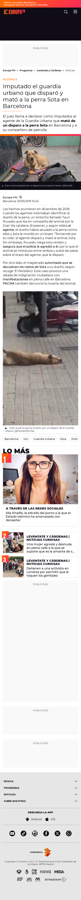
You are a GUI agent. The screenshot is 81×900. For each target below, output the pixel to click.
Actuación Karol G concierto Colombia (25, 4)
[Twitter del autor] (20, 197)
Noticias (70, 70)
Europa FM (9, 70)
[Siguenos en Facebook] (46, 835)
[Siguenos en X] (57, 835)
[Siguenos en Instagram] (35, 835)
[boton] (58, 781)
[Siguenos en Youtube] (12, 835)
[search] (66, 12)
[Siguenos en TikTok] (23, 835)
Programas (26, 70)
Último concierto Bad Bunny (20, 2)
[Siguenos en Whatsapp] (69, 835)
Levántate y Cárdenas (49, 70)
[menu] (75, 11)
